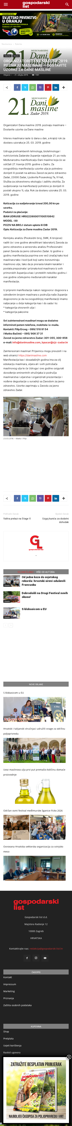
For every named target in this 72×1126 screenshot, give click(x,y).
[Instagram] (36, 958)
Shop (6, 1031)
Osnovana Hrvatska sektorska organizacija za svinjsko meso (33, 849)
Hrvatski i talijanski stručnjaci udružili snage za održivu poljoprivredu (34, 731)
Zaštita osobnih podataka (17, 1005)
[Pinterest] (48, 87)
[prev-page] (5, 625)
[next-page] (11, 625)
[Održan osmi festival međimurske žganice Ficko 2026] (34, 827)
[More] (63, 87)
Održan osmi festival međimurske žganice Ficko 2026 (33, 810)
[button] (67, 4)
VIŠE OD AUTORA (45, 572)
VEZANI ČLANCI (25, 572)
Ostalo (16, 56)
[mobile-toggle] (5, 4)
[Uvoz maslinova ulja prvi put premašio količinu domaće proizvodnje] (34, 791)
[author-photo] (36, 550)
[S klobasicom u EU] (11, 613)
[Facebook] (17, 87)
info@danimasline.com (26, 342)
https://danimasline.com (32, 355)
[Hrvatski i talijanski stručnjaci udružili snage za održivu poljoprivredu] (34, 750)
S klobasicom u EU (34, 609)
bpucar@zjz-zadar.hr (55, 342)
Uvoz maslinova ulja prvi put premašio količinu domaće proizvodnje (34, 772)
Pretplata (8, 1038)
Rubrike (18, 44)
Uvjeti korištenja (12, 1045)
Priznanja (8, 998)
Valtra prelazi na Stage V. (17, 518)
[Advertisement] (36, 464)
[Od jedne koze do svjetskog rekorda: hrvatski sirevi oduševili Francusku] (11, 581)
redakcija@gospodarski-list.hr (46, 948)
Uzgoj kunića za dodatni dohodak (55, 520)
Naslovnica (7, 44)
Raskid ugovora (11, 1052)
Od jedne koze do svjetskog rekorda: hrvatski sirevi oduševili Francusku (43, 580)
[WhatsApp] (32, 87)
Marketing (9, 991)
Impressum (9, 984)
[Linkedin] (55, 87)
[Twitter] (25, 87)
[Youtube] (45, 958)
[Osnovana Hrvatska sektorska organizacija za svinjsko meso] (34, 868)
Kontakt (7, 977)
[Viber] (40, 87)
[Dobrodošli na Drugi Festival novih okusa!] (11, 597)
